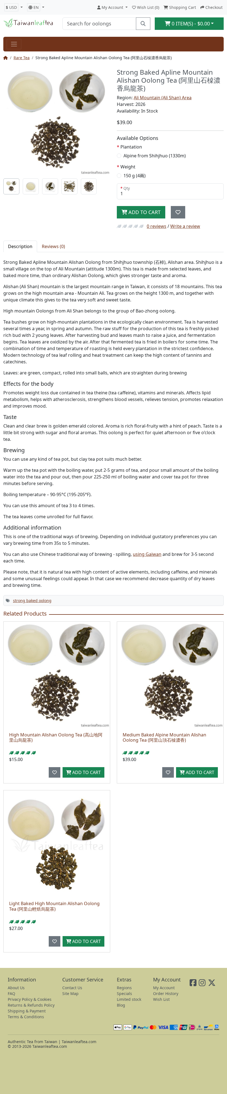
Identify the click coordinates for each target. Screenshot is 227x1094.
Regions (124, 987)
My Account (164, 987)
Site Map (70, 993)
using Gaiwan (147, 554)
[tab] (11, 186)
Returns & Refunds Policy (31, 1005)
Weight (127, 167)
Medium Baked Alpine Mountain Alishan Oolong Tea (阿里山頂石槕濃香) (164, 737)
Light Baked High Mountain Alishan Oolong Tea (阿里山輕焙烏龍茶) (54, 906)
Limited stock (129, 999)
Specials (124, 993)
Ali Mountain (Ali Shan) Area (163, 98)
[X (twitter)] (212, 984)
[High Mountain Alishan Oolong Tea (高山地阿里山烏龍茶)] (57, 675)
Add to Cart (144, 212)
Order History (165, 993)
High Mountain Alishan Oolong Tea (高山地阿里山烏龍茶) (55, 737)
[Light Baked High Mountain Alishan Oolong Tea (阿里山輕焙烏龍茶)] (57, 843)
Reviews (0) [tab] (53, 246)
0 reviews (156, 226)
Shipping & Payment (27, 1011)
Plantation (131, 147)
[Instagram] (202, 984)
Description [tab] (20, 246)
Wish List (161, 999)
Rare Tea (22, 57)
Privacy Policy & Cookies (29, 999)
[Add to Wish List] (178, 212)
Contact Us (72, 987)
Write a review (185, 226)
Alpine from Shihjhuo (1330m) (154, 156)
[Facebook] (193, 984)
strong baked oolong (32, 600)
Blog (121, 1005)
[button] (13, 7)
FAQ (11, 993)
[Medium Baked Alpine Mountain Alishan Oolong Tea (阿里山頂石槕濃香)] (170, 675)
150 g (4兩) (134, 176)
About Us (16, 987)
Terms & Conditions (26, 1016)
